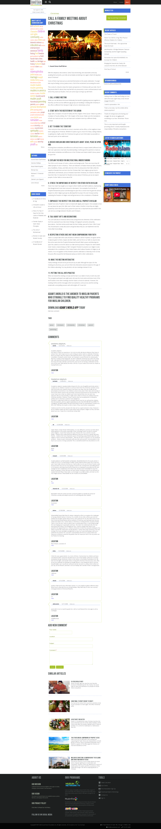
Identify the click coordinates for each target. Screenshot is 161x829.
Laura (40, 74)
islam (37, 66)
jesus (51, 325)
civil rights (33, 34)
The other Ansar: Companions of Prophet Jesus (85, 738)
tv (41, 136)
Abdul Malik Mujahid (37, 166)
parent (91, 325)
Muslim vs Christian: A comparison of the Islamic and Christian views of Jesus (86, 759)
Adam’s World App (68, 308)
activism (36, 26)
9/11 (31, 26)
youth (33, 144)
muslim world (40, 96)
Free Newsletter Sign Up (108, 789)
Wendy (42, 139)
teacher (37, 133)
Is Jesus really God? (77, 682)
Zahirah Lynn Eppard (37, 179)
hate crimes (38, 58)
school (43, 122)
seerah (32, 125)
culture (36, 40)
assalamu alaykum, (58, 344)
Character (33, 31)
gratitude (35, 56)
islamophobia (36, 71)
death (43, 40)
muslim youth (35, 98)
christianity (71, 325)
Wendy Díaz (34, 170)
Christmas (54, 13)
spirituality (34, 130)
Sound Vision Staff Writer (58, 66)
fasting (32, 53)
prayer (43, 112)
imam (43, 64)
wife (31, 141)
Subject (51, 643)
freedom (41, 53)
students (41, 131)
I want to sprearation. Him (112, 104)
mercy (37, 79)
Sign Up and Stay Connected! (117, 18)
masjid (40, 77)
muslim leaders (35, 85)
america (37, 29)
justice (32, 74)
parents (32, 104)
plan (31, 109)
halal (42, 56)
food (36, 53)
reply (52, 373)
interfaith (32, 66)
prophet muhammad (35, 115)
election (43, 45)
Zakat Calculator (106, 782)
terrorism (34, 136)
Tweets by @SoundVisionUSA (112, 84)
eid (40, 45)
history (32, 64)
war (38, 139)
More (42, 147)
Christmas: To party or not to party (82, 701)
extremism (33, 50)
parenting (53, 329)
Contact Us (104, 795)
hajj (39, 56)
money (41, 80)
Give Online (104, 786)
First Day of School (110, 69)
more (43, 186)
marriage (34, 77)
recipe (40, 120)
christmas (81, 325)
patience (38, 104)
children (41, 31)
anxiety (41, 29)
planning (36, 110)
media (32, 79)
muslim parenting (36, 87)
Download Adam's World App (109, 792)
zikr (37, 145)
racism (40, 117)
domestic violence (36, 42)
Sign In (103, 798)
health (32, 61)
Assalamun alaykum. (59, 379)
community (34, 37)
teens (42, 133)
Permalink (69, 345)
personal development (38, 106)
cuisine (32, 40)
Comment (53, 650)
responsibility (33, 123)
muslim (39, 82)
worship (40, 141)
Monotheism (33, 82)
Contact (121, 2)
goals (31, 56)
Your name (52, 630)
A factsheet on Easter (78, 719)
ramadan (34, 120)
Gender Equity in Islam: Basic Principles (38, 224)
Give (127, 2)
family (40, 50)
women (36, 142)
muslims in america (38, 90)
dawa (40, 39)
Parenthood (34, 101)
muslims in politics (35, 93)
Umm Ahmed (35, 183)
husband (38, 63)
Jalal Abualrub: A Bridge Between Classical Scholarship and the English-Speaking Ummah (116, 51)
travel (39, 136)
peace (42, 104)
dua (43, 42)
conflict (41, 37)
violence (32, 139)
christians (60, 325)
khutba (37, 74)
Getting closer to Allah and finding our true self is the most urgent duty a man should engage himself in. (116, 98)
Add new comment (53, 311)
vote (36, 139)
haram (32, 58)
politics (38, 112)
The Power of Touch (110, 34)
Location (52, 636)
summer (32, 133)
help (36, 61)
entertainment (35, 47)
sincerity (37, 125)
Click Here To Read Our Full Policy (41, 807)
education (34, 45)
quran (36, 117)
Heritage (40, 61)
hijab (44, 61)
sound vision (39, 128)
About (115, 2)
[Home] (36, 2)
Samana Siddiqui (36, 163)
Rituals (39, 123)
